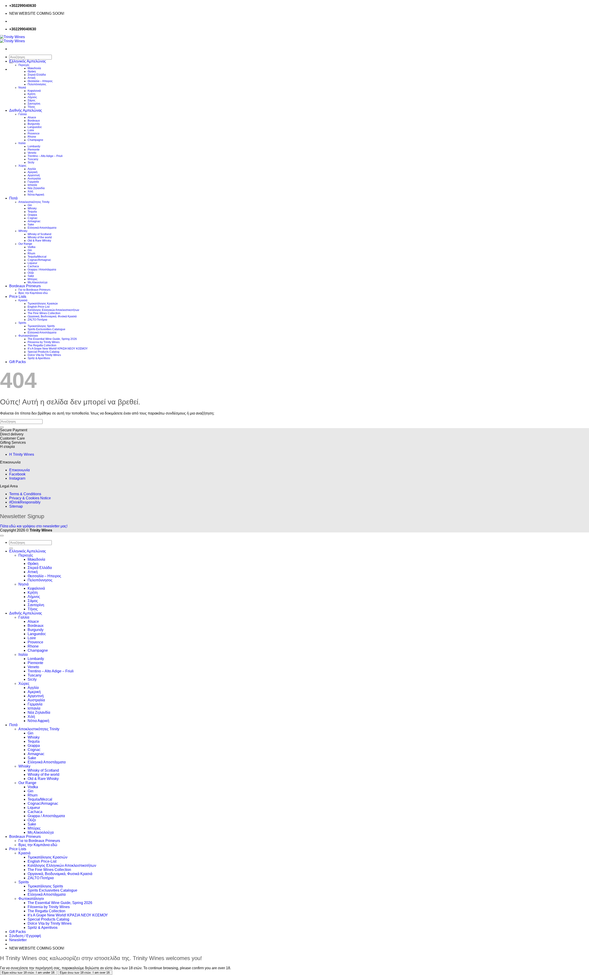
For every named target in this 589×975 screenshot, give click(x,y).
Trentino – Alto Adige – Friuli (45, 156)
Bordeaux (34, 120)
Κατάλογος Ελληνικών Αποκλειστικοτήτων (53, 310)
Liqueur (32, 263)
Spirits (22, 322)
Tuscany (33, 159)
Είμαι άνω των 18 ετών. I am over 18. (85, 972)
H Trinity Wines (21, 454)
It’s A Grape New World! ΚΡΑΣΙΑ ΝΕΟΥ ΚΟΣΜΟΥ (58, 348)
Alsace (32, 117)
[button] (18, 940)
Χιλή (30, 191)
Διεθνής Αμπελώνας (25, 110)
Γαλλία (22, 114)
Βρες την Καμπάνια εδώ (33, 293)
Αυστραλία (34, 178)
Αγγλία (32, 169)
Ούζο (31, 272)
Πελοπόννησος (37, 84)
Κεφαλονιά (34, 90)
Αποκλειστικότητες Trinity (33, 202)
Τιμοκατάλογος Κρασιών (43, 303)
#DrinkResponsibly (24, 502)
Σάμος (31, 100)
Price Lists (17, 296)
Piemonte (34, 149)
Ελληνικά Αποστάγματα (42, 227)
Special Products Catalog (43, 351)
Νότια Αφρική (36, 194)
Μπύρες (33, 279)
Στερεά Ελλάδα (37, 74)
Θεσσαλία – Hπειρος (40, 81)
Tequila (32, 211)
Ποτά (13, 198)
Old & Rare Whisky (39, 240)
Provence (34, 133)
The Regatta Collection (42, 345)
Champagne (35, 140)
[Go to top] (2, 535)
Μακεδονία (34, 68)
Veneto (32, 152)
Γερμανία (33, 181)
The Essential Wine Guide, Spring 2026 (52, 339)
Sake (31, 224)
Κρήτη (31, 94)
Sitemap (16, 506)
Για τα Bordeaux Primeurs (34, 289)
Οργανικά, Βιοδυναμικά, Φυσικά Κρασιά (52, 316)
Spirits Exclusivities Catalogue (46, 329)
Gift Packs (17, 362)
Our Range (25, 243)
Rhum (31, 253)
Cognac (33, 218)
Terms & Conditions (25, 494)
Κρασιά (22, 300)
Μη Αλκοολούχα (37, 282)
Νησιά (22, 87)
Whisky (32, 208)
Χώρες (22, 165)
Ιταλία (22, 143)
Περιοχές (23, 65)
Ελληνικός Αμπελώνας (27, 61)
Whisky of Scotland (39, 234)
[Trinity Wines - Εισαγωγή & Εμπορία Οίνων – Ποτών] (12, 39)
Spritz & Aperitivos (39, 358)
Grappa (32, 214)
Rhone (32, 136)
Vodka (31, 247)
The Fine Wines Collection (44, 313)
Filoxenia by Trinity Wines (44, 342)
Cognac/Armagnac (39, 260)
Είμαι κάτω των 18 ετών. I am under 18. (28, 972)
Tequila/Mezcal (37, 256)
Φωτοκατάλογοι (28, 335)
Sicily (31, 162)
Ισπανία (32, 185)
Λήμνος (32, 97)
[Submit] (2, 427)
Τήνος (31, 106)
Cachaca (33, 266)
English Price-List (38, 306)
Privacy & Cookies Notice (30, 498)
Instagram (17, 478)
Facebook (17, 474)
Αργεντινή (34, 175)
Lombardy (34, 146)
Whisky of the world (40, 237)
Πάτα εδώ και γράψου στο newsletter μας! (33, 526)
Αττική (31, 78)
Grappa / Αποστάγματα (42, 269)
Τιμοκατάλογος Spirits (41, 326)
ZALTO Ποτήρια (37, 319)
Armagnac (34, 221)
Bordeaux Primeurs (25, 286)
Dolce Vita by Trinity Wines (44, 355)
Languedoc (35, 127)
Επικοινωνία (19, 470)
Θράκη (32, 71)
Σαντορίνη (34, 103)
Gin (30, 205)
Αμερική (33, 172)
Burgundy (34, 123)
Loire (31, 130)
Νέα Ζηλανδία (36, 188)
